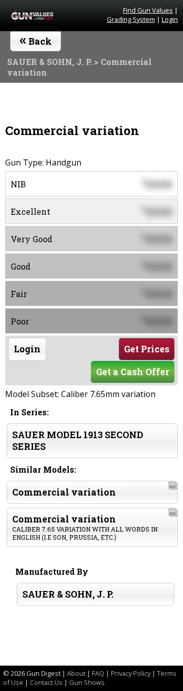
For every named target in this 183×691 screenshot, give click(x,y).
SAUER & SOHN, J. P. (67, 594)
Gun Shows (87, 682)
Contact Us (46, 682)
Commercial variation (94, 490)
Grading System (131, 19)
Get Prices (146, 349)
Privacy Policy (130, 673)
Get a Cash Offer (132, 372)
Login (170, 19)
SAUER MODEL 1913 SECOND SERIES (77, 440)
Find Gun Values (148, 10)
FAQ (98, 673)
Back (36, 39)
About (76, 673)
